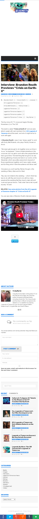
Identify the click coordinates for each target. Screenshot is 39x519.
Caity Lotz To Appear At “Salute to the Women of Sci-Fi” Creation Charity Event (24, 399)
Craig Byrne (16, 96)
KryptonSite (13, 306)
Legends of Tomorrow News (16, 94)
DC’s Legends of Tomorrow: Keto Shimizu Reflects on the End (22, 424)
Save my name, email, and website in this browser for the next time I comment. (18, 369)
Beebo (5, 470)
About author (7, 286)
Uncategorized (7, 486)
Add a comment (7, 315)
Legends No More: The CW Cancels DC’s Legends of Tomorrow (22, 448)
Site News (6, 482)
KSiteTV (30, 304)
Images (5, 472)
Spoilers (28, 94)
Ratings (5, 479)
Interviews (4, 94)
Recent (4, 393)
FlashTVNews (24, 306)
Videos (5, 488)
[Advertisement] (19, 32)
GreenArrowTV (5, 306)
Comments (13, 393)
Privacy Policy (27, 511)
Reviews (5, 481)
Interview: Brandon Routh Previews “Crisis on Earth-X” (19, 88)
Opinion (5, 477)
